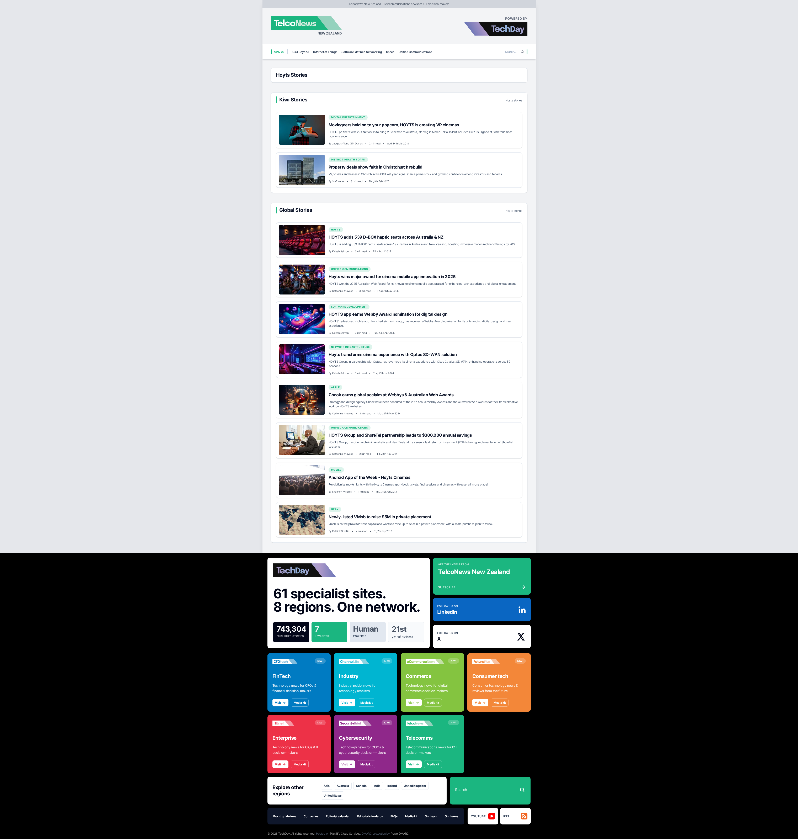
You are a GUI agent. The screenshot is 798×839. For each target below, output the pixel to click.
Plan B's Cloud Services (345, 833)
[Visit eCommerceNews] (425, 661)
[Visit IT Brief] (292, 723)
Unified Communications (415, 52)
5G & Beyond (300, 52)
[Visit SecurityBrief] (358, 723)
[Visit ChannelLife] (358, 661)
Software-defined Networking (361, 52)
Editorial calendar (338, 816)
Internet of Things (325, 52)
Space (390, 52)
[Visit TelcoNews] (425, 723)
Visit (278, 702)
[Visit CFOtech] (292, 661)
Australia (343, 785)
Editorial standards (370, 816)
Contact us (311, 816)
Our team (431, 816)
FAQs (394, 816)
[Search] (522, 51)
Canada (361, 785)
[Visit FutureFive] (491, 661)
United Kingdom (415, 785)
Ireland (392, 785)
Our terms (451, 816)
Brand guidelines (284, 816)
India (377, 785)
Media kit (300, 702)
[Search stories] (522, 789)
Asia (327, 785)
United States (332, 795)
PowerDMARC (399, 833)
